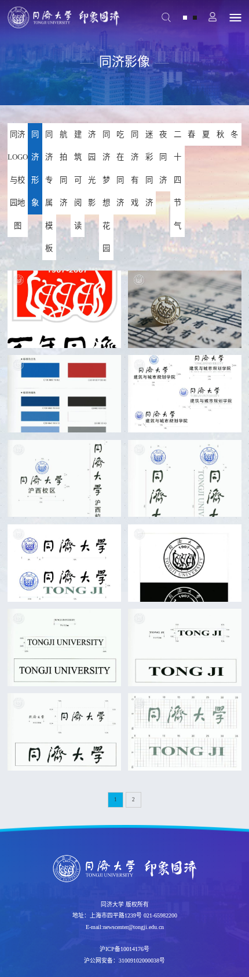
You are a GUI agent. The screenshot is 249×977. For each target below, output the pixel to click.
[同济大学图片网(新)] (63, 17)
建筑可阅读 (78, 180)
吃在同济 (120, 169)
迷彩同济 (149, 169)
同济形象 (35, 169)
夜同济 (163, 157)
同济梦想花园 (106, 191)
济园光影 (92, 169)
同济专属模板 (49, 191)
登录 (213, 17)
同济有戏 (134, 169)
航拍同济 (63, 169)
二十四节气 (177, 180)
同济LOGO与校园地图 (18, 180)
